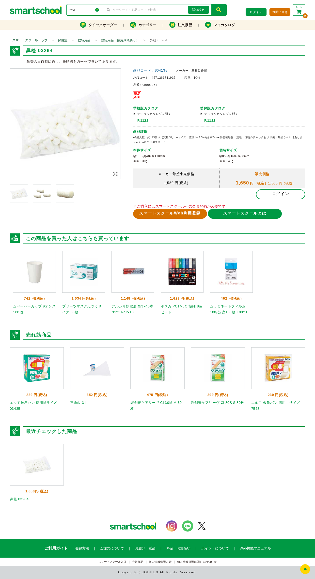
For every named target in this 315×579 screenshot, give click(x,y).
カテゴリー (148, 25)
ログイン (280, 194)
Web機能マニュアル (255, 548)
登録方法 (82, 548)
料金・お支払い (178, 548)
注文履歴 (185, 25)
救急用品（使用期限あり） (120, 40)
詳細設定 (198, 10)
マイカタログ (224, 25)
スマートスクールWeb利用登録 (170, 213)
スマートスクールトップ (29, 40)
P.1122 (142, 120)
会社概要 (137, 562)
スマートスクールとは (245, 213)
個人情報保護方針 (160, 562)
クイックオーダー (103, 25)
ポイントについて (215, 548)
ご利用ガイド (56, 548)
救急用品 (84, 40)
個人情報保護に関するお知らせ (197, 562)
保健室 (62, 40)
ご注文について (112, 548)
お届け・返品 (145, 548)
